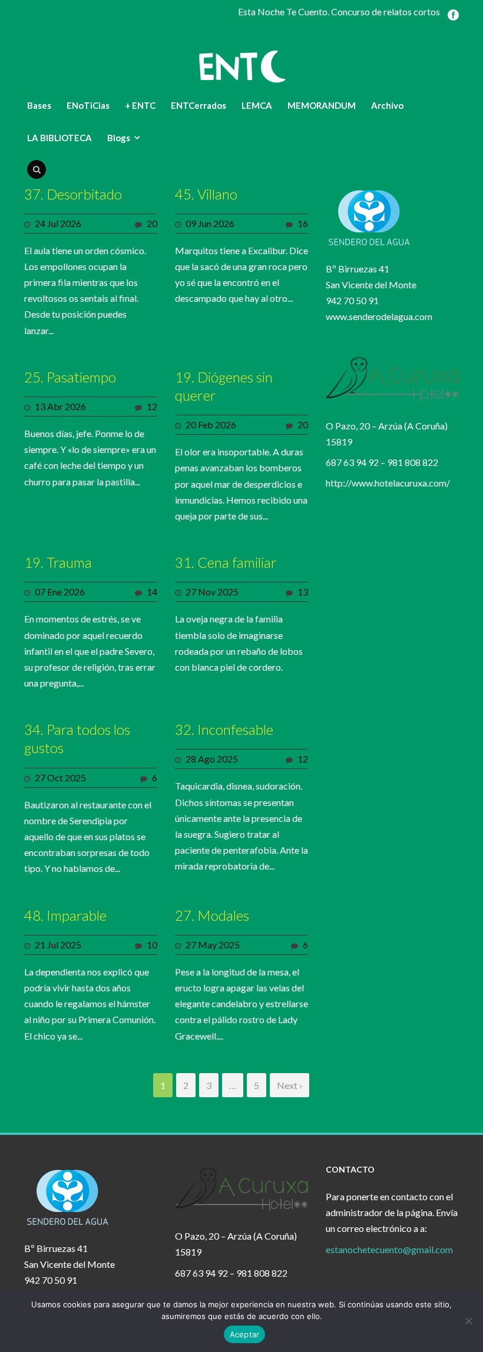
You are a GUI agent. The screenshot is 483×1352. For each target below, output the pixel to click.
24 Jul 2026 (58, 223)
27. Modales (212, 915)
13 (302, 591)
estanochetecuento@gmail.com (389, 1249)
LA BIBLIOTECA (59, 137)
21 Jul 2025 (58, 944)
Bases (39, 105)
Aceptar (245, 1334)
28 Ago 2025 (212, 758)
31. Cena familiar (226, 562)
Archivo (387, 105)
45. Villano (206, 193)
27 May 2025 (213, 944)
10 (152, 944)
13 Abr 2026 (60, 406)
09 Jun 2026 (210, 223)
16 (302, 223)
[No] (468, 1321)
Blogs (118, 137)
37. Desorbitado (73, 193)
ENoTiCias (88, 105)
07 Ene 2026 (60, 591)
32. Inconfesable (224, 729)
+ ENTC (140, 105)
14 (152, 591)
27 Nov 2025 (212, 591)
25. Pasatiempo (70, 376)
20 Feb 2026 (211, 424)
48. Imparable (65, 915)
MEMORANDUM (321, 105)
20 (152, 223)
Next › (289, 1085)
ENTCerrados (198, 105)
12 (152, 406)
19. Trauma (58, 562)
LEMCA (257, 105)
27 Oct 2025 (60, 777)
